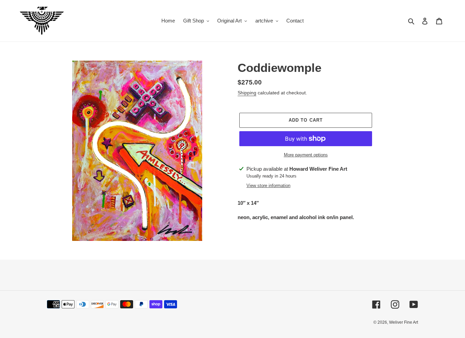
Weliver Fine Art (403, 322)
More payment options (306, 154)
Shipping (247, 92)
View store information (268, 185)
